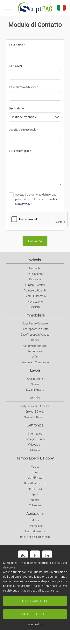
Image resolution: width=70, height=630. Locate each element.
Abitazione (35, 513)
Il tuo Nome (16, 44)
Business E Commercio (35, 362)
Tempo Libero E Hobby (35, 458)
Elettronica (35, 425)
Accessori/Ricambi (35, 290)
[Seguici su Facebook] (35, 555)
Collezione (35, 505)
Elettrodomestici (35, 531)
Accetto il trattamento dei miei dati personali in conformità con (36, 199)
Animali (35, 499)
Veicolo (35, 260)
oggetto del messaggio (22, 129)
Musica (35, 466)
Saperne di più (35, 624)
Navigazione (35, 301)
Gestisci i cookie (35, 614)
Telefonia (35, 450)
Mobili (35, 520)
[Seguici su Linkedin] (47, 555)
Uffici (35, 356)
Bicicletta (35, 307)
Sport (35, 494)
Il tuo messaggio (19, 150)
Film (35, 472)
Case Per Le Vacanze (35, 323)
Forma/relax (35, 488)
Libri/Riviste (35, 477)
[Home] (35, 7)
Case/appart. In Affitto (35, 329)
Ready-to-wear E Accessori (35, 406)
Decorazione (35, 525)
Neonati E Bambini (35, 417)
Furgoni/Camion (35, 285)
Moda (35, 398)
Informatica (35, 433)
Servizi (35, 384)
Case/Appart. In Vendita (35, 334)
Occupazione (35, 378)
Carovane (35, 279)
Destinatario (16, 108)
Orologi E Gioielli (35, 411)
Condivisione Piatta (35, 345)
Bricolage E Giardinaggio (35, 536)
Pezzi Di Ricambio (35, 296)
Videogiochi (35, 444)
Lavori (35, 370)
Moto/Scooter (35, 273)
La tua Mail (15, 66)
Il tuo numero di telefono (23, 87)
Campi (35, 340)
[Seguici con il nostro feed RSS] (23, 555)
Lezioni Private (35, 389)
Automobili (35, 268)
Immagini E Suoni (35, 439)
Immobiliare (35, 315)
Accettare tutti (35, 601)
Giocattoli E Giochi (35, 483)
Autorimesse (35, 351)
